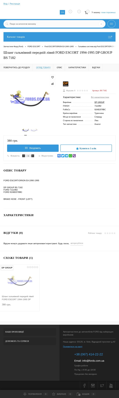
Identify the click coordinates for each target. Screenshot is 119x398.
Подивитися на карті (72, 346)
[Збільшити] (30, 98)
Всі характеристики (100, 97)
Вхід (5, 3)
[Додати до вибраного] (52, 77)
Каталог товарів (16, 36)
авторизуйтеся (77, 243)
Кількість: (15, 156)
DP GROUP (99, 102)
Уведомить (35, 148)
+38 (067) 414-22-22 (88, 354)
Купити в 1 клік (88, 148)
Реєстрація (15, 3)
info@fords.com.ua (93, 360)
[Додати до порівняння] (52, 83)
